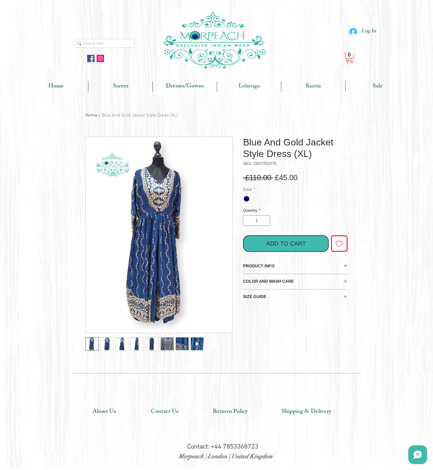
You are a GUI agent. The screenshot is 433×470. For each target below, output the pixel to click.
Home (91, 115)
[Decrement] (247, 221)
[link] (349, 57)
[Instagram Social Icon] (100, 58)
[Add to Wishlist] (339, 243)
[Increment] (266, 221)
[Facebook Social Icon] (91, 58)
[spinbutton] (256, 221)
